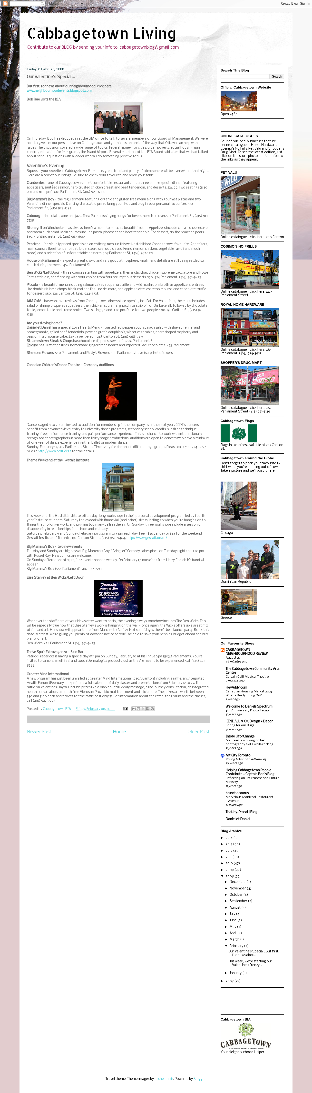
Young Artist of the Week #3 (246, 759)
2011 (229, 857)
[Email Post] (125, 709)
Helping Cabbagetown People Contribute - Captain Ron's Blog (250, 772)
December (238, 882)
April (233, 933)
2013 (229, 844)
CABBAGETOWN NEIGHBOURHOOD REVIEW (247, 652)
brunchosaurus (237, 793)
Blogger (200, 1079)
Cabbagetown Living (102, 33)
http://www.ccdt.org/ (54, 451)
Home (119, 732)
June (233, 920)
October (236, 895)
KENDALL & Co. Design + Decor (249, 721)
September (239, 901)
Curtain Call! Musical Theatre (247, 676)
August (235, 908)
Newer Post (39, 732)
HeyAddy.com (236, 688)
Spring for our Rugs (240, 725)
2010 (230, 863)
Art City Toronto (238, 755)
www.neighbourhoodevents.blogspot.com (59, 91)
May (233, 927)
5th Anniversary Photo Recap (247, 710)
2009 (230, 870)
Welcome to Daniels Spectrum (249, 706)
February (237, 946)
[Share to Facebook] (147, 708)
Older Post (198, 732)
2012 (229, 851)
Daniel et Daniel (238, 819)
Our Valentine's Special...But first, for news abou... (253, 953)
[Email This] (133, 708)
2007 (230, 981)
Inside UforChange (240, 736)
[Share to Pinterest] (152, 708)
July (233, 914)
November (238, 888)
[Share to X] (143, 708)
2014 (229, 838)
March (235, 939)
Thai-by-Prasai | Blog (241, 812)
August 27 (233, 657)
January (236, 973)
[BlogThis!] (138, 708)
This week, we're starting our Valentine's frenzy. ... (250, 963)
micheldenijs (164, 1079)
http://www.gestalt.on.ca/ (147, 538)
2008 (230, 876)
